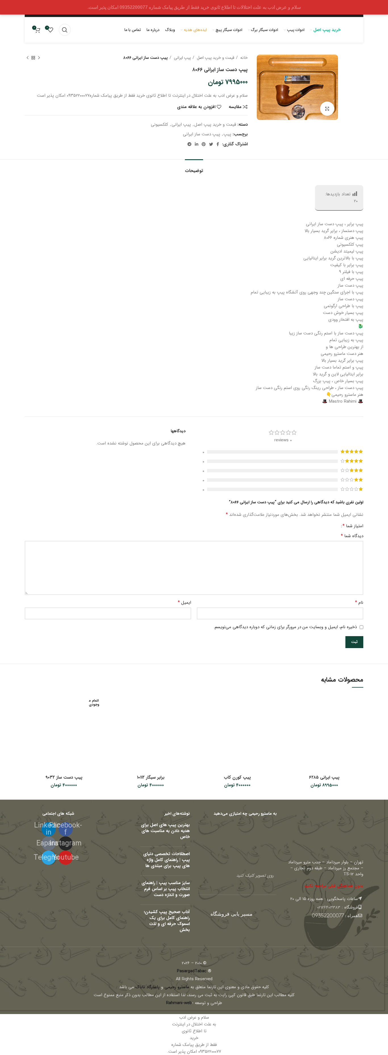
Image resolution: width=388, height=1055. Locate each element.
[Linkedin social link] (196, 144)
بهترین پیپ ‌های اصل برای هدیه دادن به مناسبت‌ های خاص (165, 831)
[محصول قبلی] (39, 58)
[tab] (194, 168)
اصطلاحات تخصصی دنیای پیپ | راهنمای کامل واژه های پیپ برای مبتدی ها (166, 860)
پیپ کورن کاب (237, 777)
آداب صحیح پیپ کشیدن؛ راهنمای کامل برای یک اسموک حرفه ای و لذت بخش (167, 921)
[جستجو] (65, 30)
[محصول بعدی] (27, 58)
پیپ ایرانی (182, 58)
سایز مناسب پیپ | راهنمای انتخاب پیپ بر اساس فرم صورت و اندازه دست (165, 889)
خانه (243, 58)
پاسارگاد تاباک (147, 987)
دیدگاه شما (352, 536)
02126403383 (328, 907)
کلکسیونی (159, 124)
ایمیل (184, 602)
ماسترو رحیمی (176, 987)
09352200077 (328, 915)
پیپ (227, 134)
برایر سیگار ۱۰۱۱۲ (150, 777)
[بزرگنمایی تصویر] (327, 109)
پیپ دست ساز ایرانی (201, 134)
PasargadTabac (191, 971)
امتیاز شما (353, 526)
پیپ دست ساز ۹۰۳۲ (63, 777)
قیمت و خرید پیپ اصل (215, 58)
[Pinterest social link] (203, 144)
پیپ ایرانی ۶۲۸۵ (324, 777)
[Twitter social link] (211, 144)
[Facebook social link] (218, 144)
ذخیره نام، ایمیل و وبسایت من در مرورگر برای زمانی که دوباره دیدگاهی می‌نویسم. (285, 627)
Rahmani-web (179, 1003)
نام (359, 602)
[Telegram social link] (189, 144)
